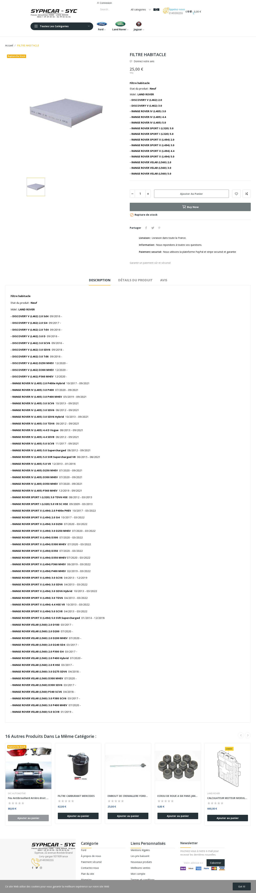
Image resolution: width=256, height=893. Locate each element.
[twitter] (37, 868)
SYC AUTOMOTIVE (17, 794)
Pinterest (159, 227)
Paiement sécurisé (91, 862)
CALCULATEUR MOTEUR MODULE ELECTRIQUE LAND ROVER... (227, 798)
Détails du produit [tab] (135, 280)
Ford (83, 850)
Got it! (241, 886)
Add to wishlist (236, 194)
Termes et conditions (143, 879)
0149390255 (176, 13)
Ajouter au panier (191, 193)
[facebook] (32, 868)
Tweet (152, 227)
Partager (146, 227)
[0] (186, 11)
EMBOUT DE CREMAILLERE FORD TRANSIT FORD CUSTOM (128, 796)
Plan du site (87, 873)
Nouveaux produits (141, 862)
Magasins (86, 879)
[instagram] (41, 868)
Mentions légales (140, 850)
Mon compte (138, 873)
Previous (241, 735)
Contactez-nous (90, 867)
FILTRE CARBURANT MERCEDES (76, 796)
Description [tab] (99, 280)
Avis (163, 280)
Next (248, 735)
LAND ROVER (213, 794)
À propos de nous (91, 856)
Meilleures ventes (140, 867)
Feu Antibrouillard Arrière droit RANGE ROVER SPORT (28, 798)
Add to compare (246, 194)
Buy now (193, 207)
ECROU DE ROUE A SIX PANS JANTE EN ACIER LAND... (177, 796)
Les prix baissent (140, 856)
